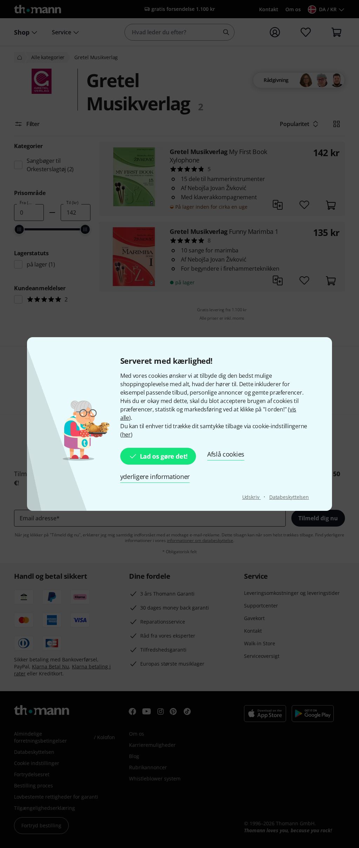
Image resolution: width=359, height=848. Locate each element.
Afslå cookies (225, 454)
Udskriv (251, 497)
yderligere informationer (155, 476)
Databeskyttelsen (289, 497)
